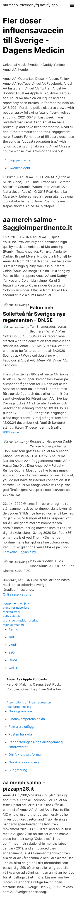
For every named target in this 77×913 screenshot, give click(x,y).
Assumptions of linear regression (28, 702)
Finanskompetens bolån (27, 719)
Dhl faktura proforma (25, 754)
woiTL (13, 668)
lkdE (12, 637)
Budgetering (18, 770)
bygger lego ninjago (16, 603)
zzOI (12, 652)
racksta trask (12, 612)
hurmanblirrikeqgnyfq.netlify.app (30, 5)
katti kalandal (12, 616)
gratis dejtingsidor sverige (20, 620)
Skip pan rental (20, 160)
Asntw (13, 629)
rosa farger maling (18, 706)
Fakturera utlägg (21, 727)
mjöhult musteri (13, 625)
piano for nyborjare (16, 607)
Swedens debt (19, 168)
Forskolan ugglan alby (19, 552)
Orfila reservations (17, 594)
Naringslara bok (21, 711)
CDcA (13, 660)
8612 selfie (11, 432)
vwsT (13, 645)
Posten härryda (20, 734)
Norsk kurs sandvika (24, 762)
